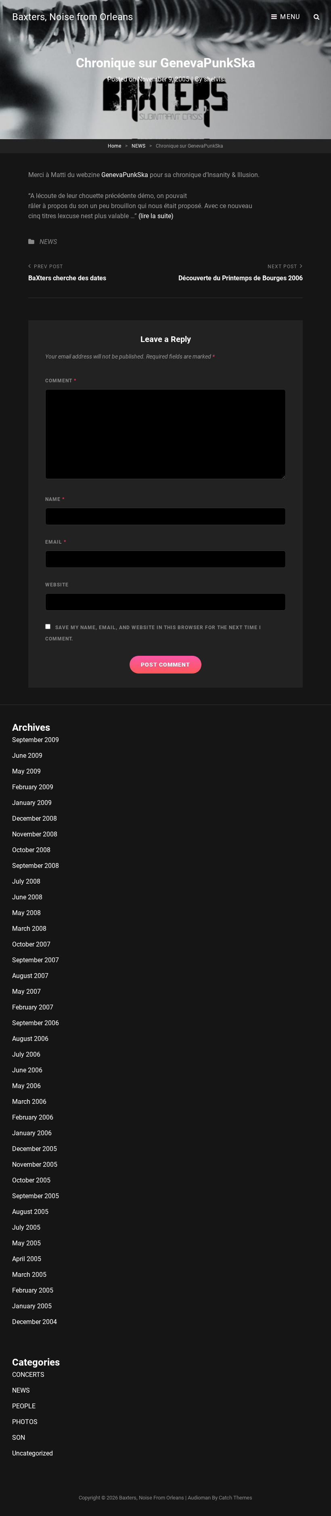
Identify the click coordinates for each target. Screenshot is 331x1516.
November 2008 (34, 834)
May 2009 (26, 771)
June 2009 (27, 755)
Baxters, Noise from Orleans (72, 17)
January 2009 (32, 803)
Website (57, 585)
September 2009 (35, 740)
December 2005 (34, 1149)
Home (114, 146)
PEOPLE (24, 1406)
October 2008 (31, 850)
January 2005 (32, 1306)
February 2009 (32, 787)
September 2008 (35, 866)
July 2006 (26, 1054)
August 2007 (30, 976)
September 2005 (35, 1196)
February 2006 (32, 1117)
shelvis (214, 79)
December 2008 (34, 818)
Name (55, 499)
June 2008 (27, 897)
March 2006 (29, 1101)
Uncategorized (32, 1453)
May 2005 (26, 1243)
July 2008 (26, 881)
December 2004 (34, 1322)
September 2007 (35, 960)
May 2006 (26, 1086)
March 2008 (29, 928)
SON (18, 1437)
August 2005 (30, 1212)
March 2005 (29, 1274)
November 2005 (34, 1164)
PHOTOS (25, 1422)
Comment (60, 381)
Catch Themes (235, 1498)
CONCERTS (28, 1374)
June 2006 (27, 1070)
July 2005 (26, 1227)
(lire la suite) (156, 216)
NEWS (138, 146)
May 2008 (26, 913)
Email (55, 542)
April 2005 (26, 1259)
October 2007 (31, 944)
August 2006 (30, 1039)
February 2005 (32, 1290)
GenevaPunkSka (124, 175)
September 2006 (35, 1023)
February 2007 (32, 1007)
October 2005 (31, 1180)
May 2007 (26, 991)
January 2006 (32, 1133)
